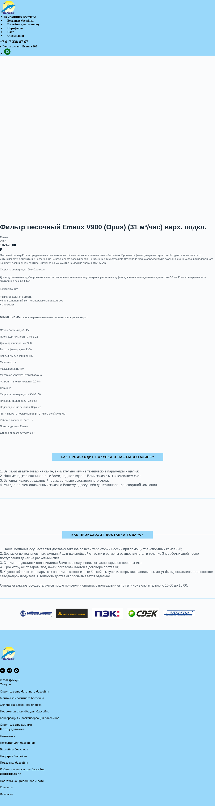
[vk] (2, 670)
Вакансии (6, 794)
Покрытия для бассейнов (17, 742)
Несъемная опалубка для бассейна (24, 711)
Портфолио (15, 28)
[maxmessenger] (7, 53)
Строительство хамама (16, 724)
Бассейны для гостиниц (23, 24)
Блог (10, 32)
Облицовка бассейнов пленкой (21, 704)
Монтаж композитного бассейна (22, 698)
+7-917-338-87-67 (14, 42)
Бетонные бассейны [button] (20, 20)
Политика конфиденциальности (22, 781)
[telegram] (9, 670)
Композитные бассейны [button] (20, 16)
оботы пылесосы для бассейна (23, 769)
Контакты (6, 787)
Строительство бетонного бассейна (24, 691)
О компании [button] (15, 35)
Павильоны (8, 736)
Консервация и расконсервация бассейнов (29, 718)
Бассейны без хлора (14, 749)
